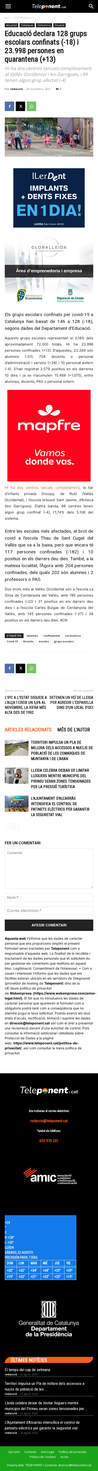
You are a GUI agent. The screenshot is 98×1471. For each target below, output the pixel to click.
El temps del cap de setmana (27, 1369)
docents (28, 641)
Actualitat (11, 25)
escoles (44, 641)
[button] (8, 6)
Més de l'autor (73, 730)
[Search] (91, 6)
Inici (7, 18)
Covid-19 (12, 641)
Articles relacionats (28, 730)
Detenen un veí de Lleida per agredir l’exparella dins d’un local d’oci (71, 702)
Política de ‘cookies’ (43, 1457)
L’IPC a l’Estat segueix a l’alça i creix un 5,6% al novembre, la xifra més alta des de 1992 (26, 705)
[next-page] (15, 827)
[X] (20, 106)
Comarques (27, 25)
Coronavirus (23, 18)
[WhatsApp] (31, 106)
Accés (64, 1457)
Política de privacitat (72, 1452)
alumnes (32, 635)
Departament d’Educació (65, 328)
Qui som (14, 1452)
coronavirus (73, 635)
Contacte (30, 1452)
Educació (59, 25)
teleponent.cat (38, 1023)
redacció (16, 89)
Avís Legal (47, 1452)
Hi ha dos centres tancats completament (42, 487)
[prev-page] (8, 827)
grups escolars (64, 641)
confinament (51, 635)
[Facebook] (9, 106)
